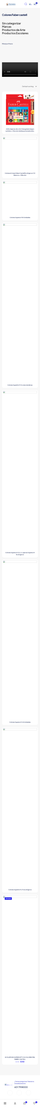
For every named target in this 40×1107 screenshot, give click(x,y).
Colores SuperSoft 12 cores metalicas (20, 385)
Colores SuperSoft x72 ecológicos (20, 889)
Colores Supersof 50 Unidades (20, 217)
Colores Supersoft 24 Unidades (20, 722)
